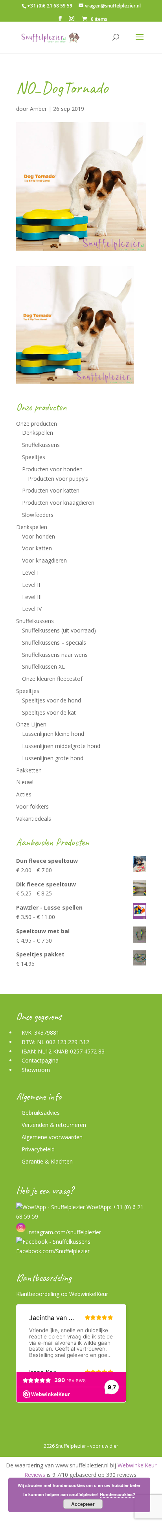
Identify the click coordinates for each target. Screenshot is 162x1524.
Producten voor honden (52, 469)
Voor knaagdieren (44, 560)
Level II (31, 584)
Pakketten (29, 770)
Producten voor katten (50, 490)
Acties (23, 794)
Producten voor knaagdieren (58, 502)
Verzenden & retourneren (54, 1125)
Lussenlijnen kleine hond (53, 733)
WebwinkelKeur (88, 1294)
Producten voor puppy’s (58, 478)
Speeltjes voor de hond (51, 700)
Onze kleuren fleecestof (52, 678)
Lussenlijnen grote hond (52, 758)
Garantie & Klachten (47, 1161)
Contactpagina (40, 1060)
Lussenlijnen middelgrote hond (61, 746)
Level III (32, 597)
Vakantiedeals (33, 818)
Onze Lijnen (31, 724)
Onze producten (36, 423)
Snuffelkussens (41, 445)
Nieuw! (24, 782)
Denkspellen (37, 432)
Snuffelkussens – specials (54, 642)
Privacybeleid (38, 1149)
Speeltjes (33, 457)
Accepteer (83, 1503)
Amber (38, 108)
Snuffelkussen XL (43, 666)
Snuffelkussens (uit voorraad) (59, 630)
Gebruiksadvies (41, 1112)
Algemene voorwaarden (52, 1137)
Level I (30, 572)
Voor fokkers (32, 806)
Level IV (32, 608)
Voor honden (38, 536)
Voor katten (37, 548)
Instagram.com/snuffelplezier (63, 1232)
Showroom (36, 1070)
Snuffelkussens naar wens (55, 654)
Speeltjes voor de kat (49, 712)
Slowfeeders (37, 514)
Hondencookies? (117, 1494)
